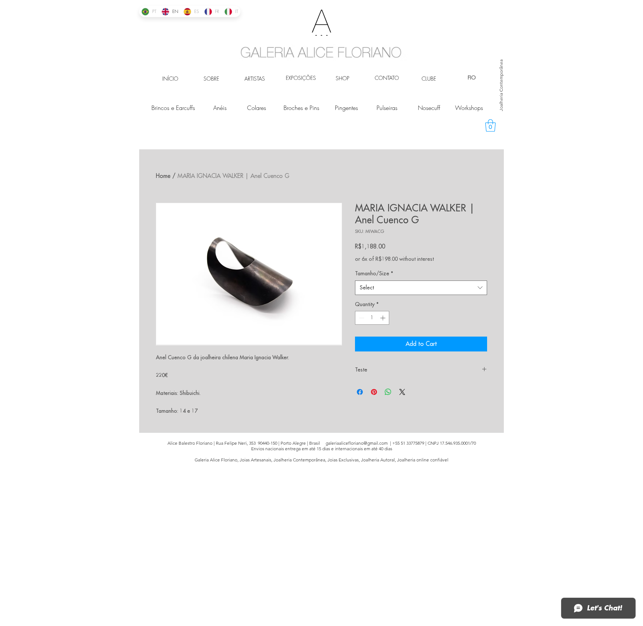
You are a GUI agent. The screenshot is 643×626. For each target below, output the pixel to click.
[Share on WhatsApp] (388, 391)
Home (163, 176)
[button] (490, 125)
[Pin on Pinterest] (374, 391)
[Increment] (383, 317)
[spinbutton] (372, 317)
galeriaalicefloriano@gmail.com (357, 443)
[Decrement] (360, 317)
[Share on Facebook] (359, 391)
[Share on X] (402, 391)
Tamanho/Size (374, 273)
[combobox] (421, 287)
